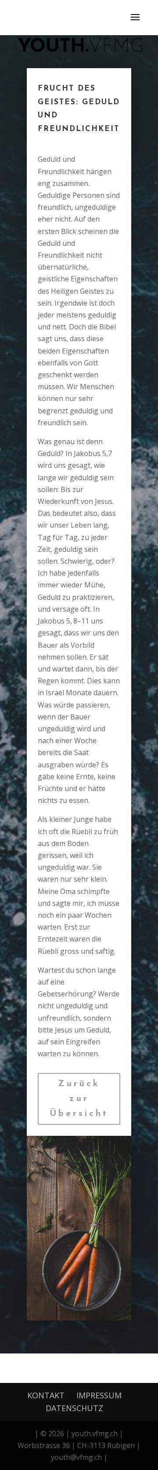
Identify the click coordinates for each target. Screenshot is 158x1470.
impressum (99, 1395)
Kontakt (46, 1395)
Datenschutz (74, 1408)
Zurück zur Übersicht (79, 1099)
